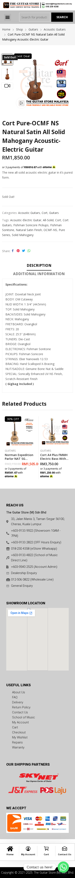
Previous (19, 82)
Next (68, 82)
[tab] (39, 266)
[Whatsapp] (63, 867)
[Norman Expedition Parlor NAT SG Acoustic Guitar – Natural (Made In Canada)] (20, 431)
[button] (7, 17)
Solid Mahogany (23, 235)
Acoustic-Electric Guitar (25, 220)
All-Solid (48, 220)
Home (10, 854)
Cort (45, 213)
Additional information (39, 273)
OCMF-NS (50, 230)
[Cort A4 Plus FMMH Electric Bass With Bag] (55, 431)
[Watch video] (21, 103)
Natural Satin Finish (29, 230)
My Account (28, 854)
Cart (46, 854)
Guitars (54, 213)
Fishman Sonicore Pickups (31, 225)
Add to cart (34, 475)
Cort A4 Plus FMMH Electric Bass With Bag (54, 458)
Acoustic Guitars (29, 213)
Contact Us (64, 854)
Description (39, 265)
